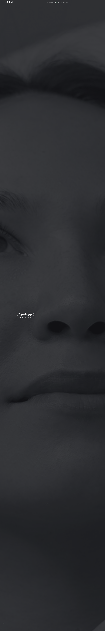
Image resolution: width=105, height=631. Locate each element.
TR (66, 2)
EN (67, 2)
